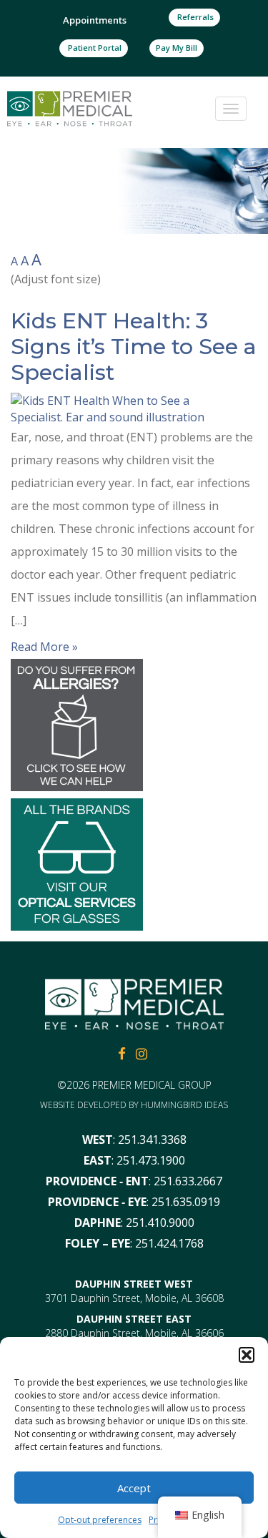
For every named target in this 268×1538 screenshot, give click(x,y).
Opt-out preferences (100, 1520)
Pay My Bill (176, 47)
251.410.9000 (160, 1222)
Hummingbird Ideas (184, 1105)
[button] (246, 1355)
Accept (134, 1488)
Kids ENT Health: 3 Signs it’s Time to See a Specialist (134, 347)
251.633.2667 (188, 1181)
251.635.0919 (186, 1202)
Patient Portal (93, 47)
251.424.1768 (169, 1243)
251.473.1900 (150, 1160)
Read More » (44, 647)
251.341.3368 (152, 1139)
